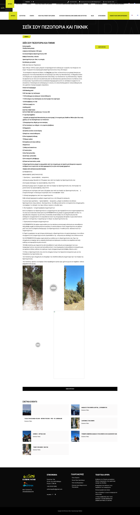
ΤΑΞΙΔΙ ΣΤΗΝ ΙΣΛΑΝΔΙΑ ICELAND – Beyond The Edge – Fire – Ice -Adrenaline (43, 418)
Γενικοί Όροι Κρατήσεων (78, 480)
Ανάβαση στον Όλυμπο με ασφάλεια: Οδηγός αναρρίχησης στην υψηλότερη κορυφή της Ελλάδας (105, 481)
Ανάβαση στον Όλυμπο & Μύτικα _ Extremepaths (94, 407)
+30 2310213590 (52, 486)
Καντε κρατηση (102, 47)
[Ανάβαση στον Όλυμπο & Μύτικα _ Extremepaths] (75, 409)
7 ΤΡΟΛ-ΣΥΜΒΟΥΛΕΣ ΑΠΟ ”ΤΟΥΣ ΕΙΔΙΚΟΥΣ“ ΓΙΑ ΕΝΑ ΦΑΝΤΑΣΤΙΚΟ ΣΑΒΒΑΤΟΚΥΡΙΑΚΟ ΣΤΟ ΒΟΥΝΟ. (104, 498)
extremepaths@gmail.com (54, 489)
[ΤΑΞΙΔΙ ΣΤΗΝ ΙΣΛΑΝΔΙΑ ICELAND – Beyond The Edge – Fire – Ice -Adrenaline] (27, 409)
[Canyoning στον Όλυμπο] (75, 423)
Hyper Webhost (79, 510)
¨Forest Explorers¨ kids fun (40, 447)
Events (26, 36)
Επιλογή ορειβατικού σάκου (102, 490)
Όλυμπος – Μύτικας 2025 (39, 434)
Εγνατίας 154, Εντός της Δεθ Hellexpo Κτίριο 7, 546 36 (54, 481)
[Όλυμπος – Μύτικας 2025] (27, 436)
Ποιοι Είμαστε (75, 477)
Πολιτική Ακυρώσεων (77, 482)
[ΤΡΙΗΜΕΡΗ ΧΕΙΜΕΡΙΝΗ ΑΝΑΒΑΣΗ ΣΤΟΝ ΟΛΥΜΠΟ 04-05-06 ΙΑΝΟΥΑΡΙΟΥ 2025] (75, 436)
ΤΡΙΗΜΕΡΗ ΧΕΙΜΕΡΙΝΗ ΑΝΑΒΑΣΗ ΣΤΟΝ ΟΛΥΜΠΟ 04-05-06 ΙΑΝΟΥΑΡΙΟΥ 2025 (99, 434)
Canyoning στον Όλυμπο (87, 420)
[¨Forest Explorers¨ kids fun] (27, 449)
